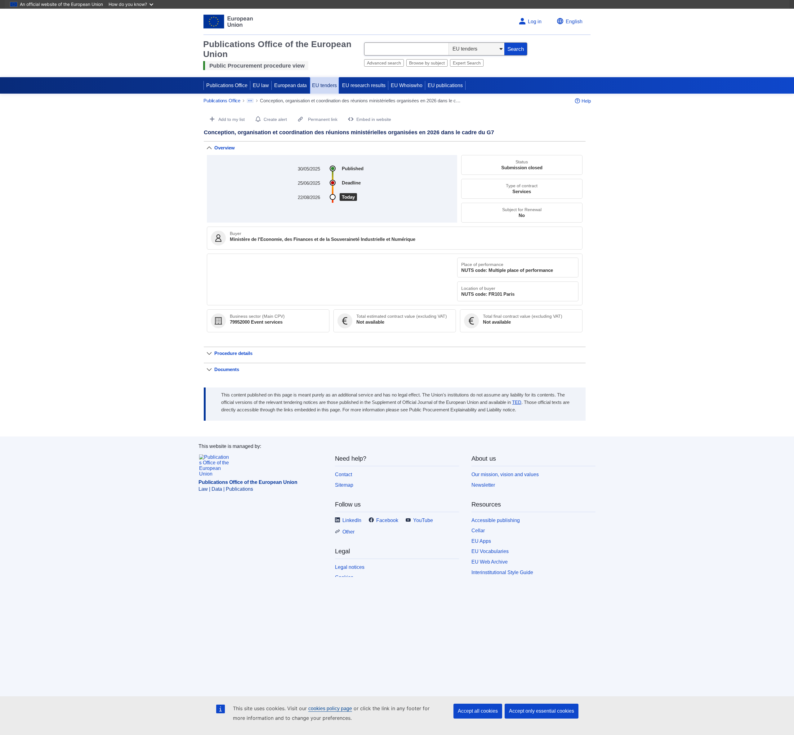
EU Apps (481, 541)
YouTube (423, 520)
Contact (343, 474)
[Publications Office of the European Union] (228, 22)
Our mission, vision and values (505, 474)
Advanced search (384, 62)
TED (516, 402)
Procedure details (233, 353)
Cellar (478, 530)
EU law (261, 85)
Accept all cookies (478, 711)
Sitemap (344, 485)
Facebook (387, 520)
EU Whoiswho (406, 85)
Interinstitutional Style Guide (502, 572)
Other (348, 531)
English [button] (574, 21)
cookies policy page (330, 708)
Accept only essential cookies (541, 711)
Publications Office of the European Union (247, 482)
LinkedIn (351, 520)
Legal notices (349, 567)
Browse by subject (427, 62)
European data (290, 85)
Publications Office (227, 85)
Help (586, 101)
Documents (226, 369)
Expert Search (467, 62)
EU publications (445, 85)
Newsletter (483, 485)
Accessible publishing (495, 520)
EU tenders (324, 85)
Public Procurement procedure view (257, 66)
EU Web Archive (489, 562)
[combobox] (406, 49)
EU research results (364, 85)
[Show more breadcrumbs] (250, 101)
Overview (224, 147)
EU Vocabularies (490, 551)
